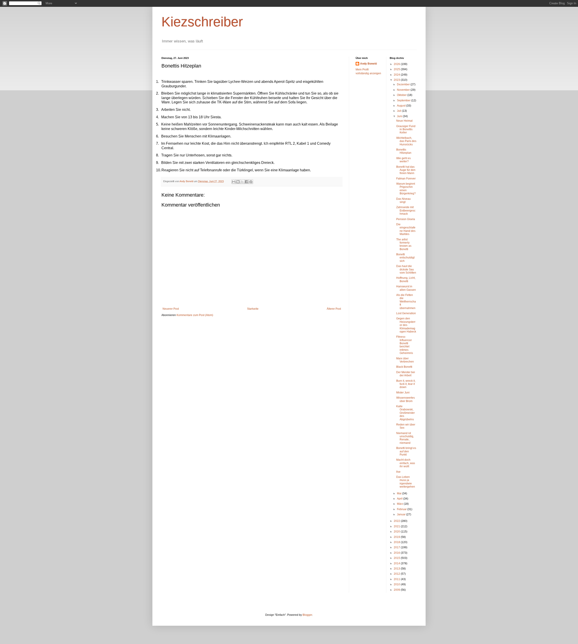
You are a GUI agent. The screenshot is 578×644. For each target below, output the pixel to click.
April (400, 498)
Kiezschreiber (202, 21)
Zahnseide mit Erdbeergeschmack (405, 210)
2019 (397, 537)
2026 (397, 64)
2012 (397, 573)
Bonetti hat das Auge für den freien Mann (405, 170)
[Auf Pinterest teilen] (251, 181)
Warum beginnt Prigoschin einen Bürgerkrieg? (406, 188)
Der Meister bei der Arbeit (405, 374)
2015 (397, 558)
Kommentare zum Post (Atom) (195, 315)
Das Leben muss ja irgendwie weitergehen (405, 481)
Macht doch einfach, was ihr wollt (405, 463)
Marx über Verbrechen (405, 360)
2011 (397, 579)
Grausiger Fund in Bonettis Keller (405, 129)
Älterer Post (334, 308)
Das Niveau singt (403, 200)
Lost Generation (406, 313)
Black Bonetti (404, 366)
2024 (397, 74)
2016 (397, 552)
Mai (399, 493)
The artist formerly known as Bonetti (403, 244)
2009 (397, 589)
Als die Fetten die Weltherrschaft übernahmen (406, 301)
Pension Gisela (405, 219)
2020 (397, 531)
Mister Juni (403, 392)
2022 (397, 521)
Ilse (398, 471)
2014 (397, 563)
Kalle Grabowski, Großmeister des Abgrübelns (405, 413)
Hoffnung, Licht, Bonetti (405, 279)
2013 (397, 568)
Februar (402, 509)
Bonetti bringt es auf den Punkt (406, 451)
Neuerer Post (171, 308)
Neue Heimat (404, 120)
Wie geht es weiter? (403, 160)
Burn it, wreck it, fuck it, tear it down (405, 384)
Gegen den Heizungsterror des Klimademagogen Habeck (406, 325)
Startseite (253, 308)
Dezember (403, 84)
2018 (397, 542)
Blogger (307, 614)
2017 (397, 547)
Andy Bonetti (368, 63)
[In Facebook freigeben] (246, 181)
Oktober (402, 95)
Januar (401, 514)
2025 (397, 69)
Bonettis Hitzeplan (403, 151)
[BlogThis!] (238, 181)
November (403, 89)
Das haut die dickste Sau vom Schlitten (406, 269)
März (400, 503)
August (401, 105)
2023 (397, 79)
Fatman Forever (406, 178)
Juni (400, 116)
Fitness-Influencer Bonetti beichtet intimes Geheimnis (404, 345)
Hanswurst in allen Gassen (406, 288)
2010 (397, 584)
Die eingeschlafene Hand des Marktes (405, 229)
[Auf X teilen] (242, 181)
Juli (399, 110)
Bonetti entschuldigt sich (405, 258)
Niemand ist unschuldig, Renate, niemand (405, 438)
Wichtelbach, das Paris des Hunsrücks (406, 141)
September (404, 100)
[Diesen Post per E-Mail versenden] (233, 181)
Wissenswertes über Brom (405, 399)
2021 (397, 526)
